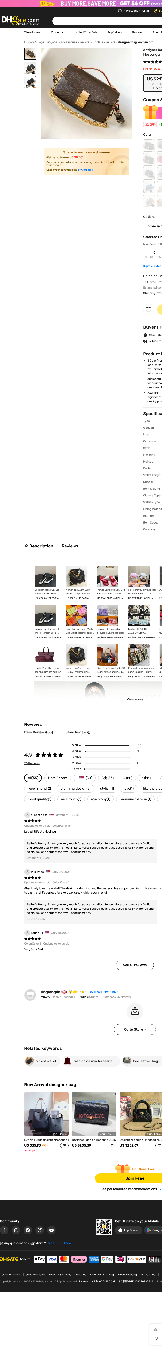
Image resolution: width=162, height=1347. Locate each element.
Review (137, 32)
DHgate (29, 42)
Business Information (104, 991)
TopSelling (115, 32)
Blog (111, 1274)
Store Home (32, 32)
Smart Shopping (127, 1274)
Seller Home (97, 1274)
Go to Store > (135, 1029)
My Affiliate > (85, 169)
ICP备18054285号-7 (103, 1281)
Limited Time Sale (85, 32)
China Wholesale (35, 1274)
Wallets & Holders (91, 42)
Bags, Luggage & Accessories (57, 42)
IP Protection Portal (136, 10)
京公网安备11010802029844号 (136, 1281)
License (83, 1281)
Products (57, 32)
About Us (80, 1274)
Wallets (110, 42)
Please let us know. (59, 1243)
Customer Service (11, 1274)
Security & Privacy (60, 1274)
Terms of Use (149, 1274)
